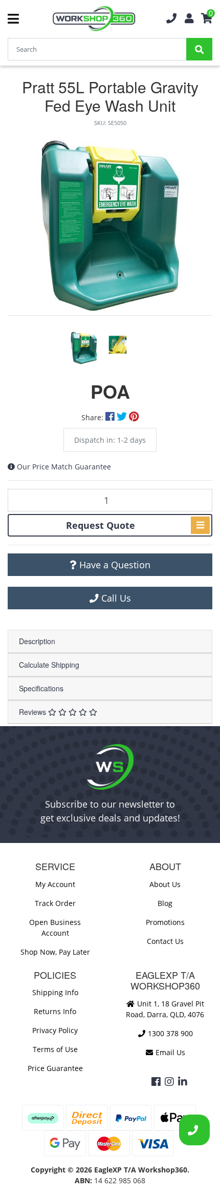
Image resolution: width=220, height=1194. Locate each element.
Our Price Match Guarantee (64, 466)
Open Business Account (55, 927)
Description (37, 641)
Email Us (169, 1052)
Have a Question (113, 565)
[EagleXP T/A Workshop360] (94, 18)
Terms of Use (55, 1049)
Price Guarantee (55, 1068)
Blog (165, 903)
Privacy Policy (55, 1030)
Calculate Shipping (49, 665)
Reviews (33, 712)
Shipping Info (55, 992)
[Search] (199, 49)
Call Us (115, 598)
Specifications (41, 688)
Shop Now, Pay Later (55, 952)
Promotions (165, 922)
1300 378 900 (169, 1033)
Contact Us (165, 941)
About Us (165, 884)
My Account (55, 884)
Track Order (55, 903)
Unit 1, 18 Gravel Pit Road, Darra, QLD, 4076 (165, 1009)
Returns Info (55, 1011)
